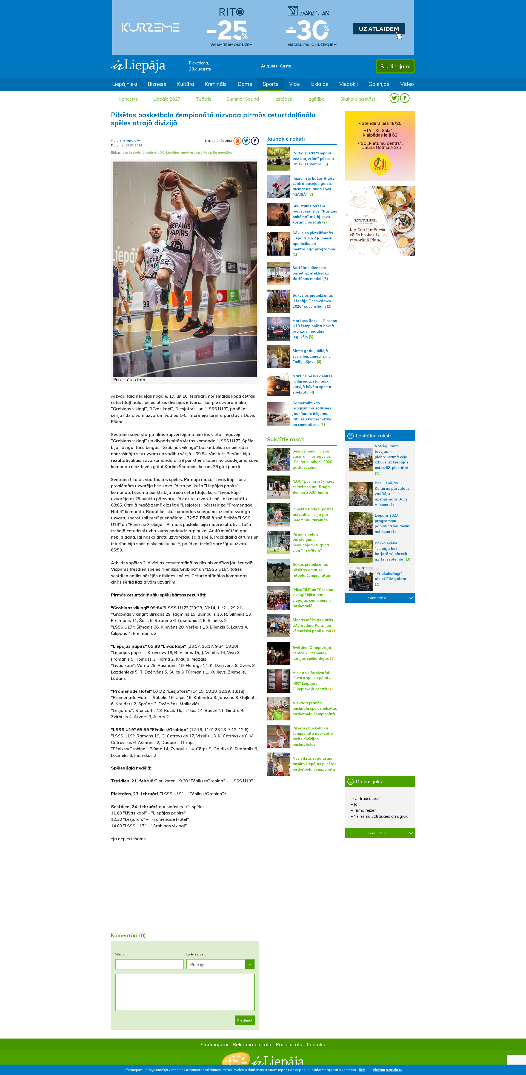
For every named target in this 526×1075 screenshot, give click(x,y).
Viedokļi (348, 84)
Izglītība (316, 99)
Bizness (157, 84)
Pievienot (244, 1020)
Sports (271, 84)
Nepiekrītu (394, 1070)
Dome (245, 84)
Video (407, 84)
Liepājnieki (124, 84)
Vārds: (120, 954)
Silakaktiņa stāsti (358, 99)
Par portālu (289, 1044)
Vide (294, 84)
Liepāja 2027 (167, 99)
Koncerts (128, 99)
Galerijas (379, 84)
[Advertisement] (185, 884)
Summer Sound (243, 99)
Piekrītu (379, 1070)
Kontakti (316, 1044)
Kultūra (185, 84)
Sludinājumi (395, 66)
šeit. (362, 1070)
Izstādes (283, 99)
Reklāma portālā (252, 1044)
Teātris (203, 99)
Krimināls (216, 84)
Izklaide (319, 84)
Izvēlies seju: (196, 954)
